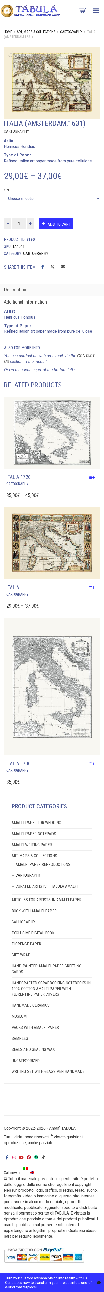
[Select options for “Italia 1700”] (93, 764)
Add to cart (59, 224)
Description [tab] (15, 290)
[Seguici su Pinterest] (29, 1157)
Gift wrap (21, 955)
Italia (12, 587)
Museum (19, 1016)
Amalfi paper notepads (34, 833)
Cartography (71, 32)
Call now (10, 1172)
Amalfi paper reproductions (43, 864)
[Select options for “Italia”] (93, 587)
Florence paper (26, 944)
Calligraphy (23, 922)
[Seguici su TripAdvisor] (36, 1156)
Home (8, 32)
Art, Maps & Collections (36, 32)
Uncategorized (26, 1060)
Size (7, 189)
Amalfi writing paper (32, 844)
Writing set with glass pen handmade (48, 1071)
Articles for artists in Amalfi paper (46, 899)
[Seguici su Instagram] (14, 1157)
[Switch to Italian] (26, 1168)
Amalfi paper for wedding (36, 822)
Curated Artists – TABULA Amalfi (47, 886)
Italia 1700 (18, 764)
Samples (20, 1038)
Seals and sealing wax (33, 1049)
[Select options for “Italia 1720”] (93, 477)
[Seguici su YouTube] (21, 1157)
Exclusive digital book (33, 933)
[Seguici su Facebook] (7, 1157)
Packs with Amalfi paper (35, 1027)
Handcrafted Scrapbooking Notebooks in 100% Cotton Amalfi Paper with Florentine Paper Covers (51, 989)
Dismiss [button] (99, 1282)
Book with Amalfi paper (34, 911)
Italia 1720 (18, 477)
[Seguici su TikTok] (43, 1157)
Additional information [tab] (25, 302)
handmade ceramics (31, 1005)
